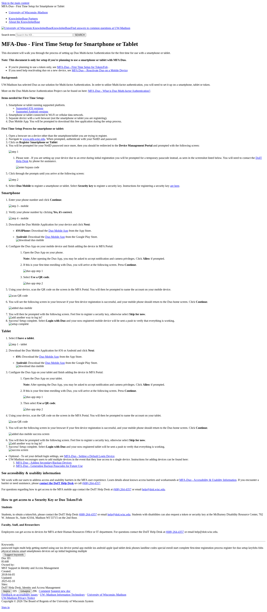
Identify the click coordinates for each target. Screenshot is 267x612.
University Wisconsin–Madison (28, 12)
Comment (44, 591)
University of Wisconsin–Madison (106, 594)
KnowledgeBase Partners (23, 18)
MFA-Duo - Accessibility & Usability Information (207, 479)
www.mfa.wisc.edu (34, 139)
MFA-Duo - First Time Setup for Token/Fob (82, 67)
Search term (8, 34)
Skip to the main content (15, 3)
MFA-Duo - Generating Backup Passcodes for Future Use (49, 465)
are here (174, 185)
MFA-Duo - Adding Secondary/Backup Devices (44, 462)
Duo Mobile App (58, 230)
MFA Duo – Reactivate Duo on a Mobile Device (100, 70)
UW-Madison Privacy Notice (18, 597)
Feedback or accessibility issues (19, 594)
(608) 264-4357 (91, 483)
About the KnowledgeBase (24, 21)
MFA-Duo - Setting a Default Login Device (89, 456)
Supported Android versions (32, 111)
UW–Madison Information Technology (62, 594)
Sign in (5, 607)
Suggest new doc (60, 591)
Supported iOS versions (29, 108)
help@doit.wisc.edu (153, 489)
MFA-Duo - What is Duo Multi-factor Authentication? (119, 90)
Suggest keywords (14, 554)
